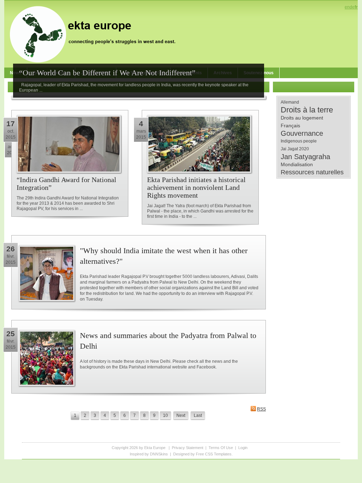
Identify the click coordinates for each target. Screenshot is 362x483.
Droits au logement (302, 118)
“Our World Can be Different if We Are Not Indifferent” (107, 72)
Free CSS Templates (214, 454)
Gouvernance (302, 133)
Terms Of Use (221, 448)
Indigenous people (299, 141)
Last (198, 415)
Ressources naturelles (312, 172)
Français (290, 125)
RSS (261, 409)
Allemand (290, 102)
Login (242, 448)
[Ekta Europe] (96, 33)
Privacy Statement (187, 448)
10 (165, 415)
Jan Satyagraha (305, 157)
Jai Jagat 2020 (295, 149)
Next (180, 415)
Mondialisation (297, 164)
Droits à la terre (307, 110)
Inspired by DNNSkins (149, 454)
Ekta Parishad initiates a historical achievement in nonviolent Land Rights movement (196, 187)
